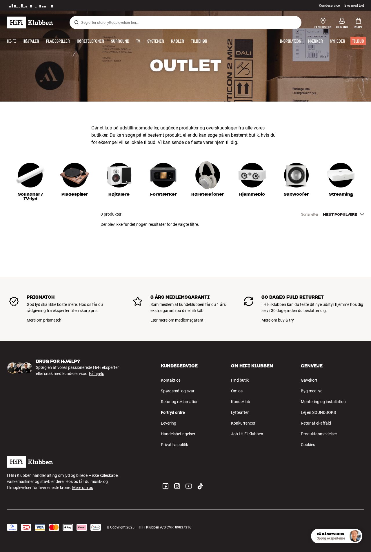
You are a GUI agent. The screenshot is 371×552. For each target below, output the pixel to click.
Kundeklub (240, 401)
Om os (237, 391)
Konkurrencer (243, 423)
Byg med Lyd (354, 5)
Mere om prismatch (44, 320)
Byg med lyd (312, 391)
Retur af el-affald (316, 423)
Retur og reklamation (180, 401)
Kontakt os (171, 380)
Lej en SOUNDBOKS (318, 412)
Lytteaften (240, 412)
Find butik (240, 380)
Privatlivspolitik (174, 444)
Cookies (308, 444)
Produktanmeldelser (319, 434)
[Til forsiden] (30, 22)
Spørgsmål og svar (177, 391)
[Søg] (76, 22)
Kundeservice (329, 5)
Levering (168, 423)
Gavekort (309, 380)
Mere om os (82, 487)
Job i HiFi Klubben (247, 434)
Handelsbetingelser (178, 434)
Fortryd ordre (173, 412)
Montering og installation (323, 401)
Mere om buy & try (277, 320)
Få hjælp (96, 373)
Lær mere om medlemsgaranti (177, 320)
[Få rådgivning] (355, 536)
